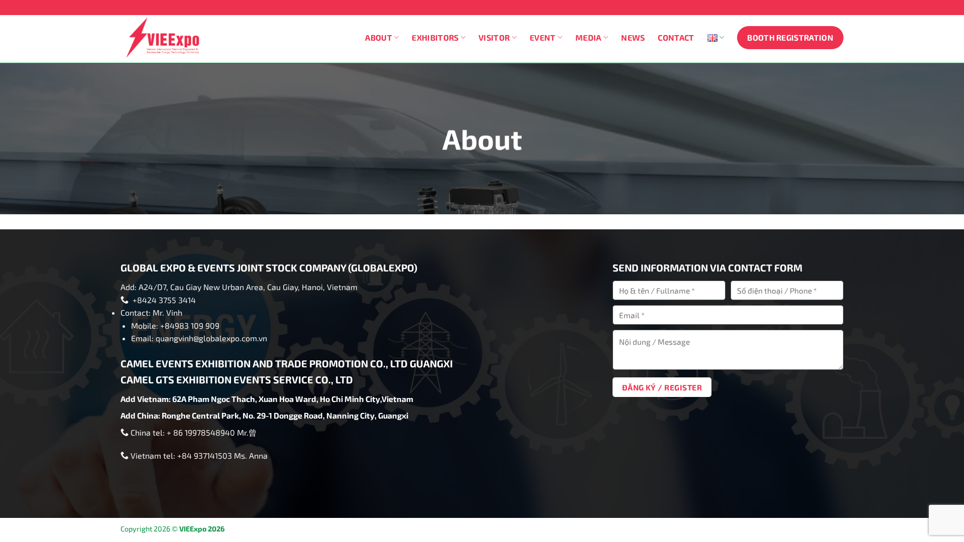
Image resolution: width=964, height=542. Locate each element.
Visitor (494, 37)
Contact (676, 37)
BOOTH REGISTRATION (790, 37)
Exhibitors (435, 37)
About (378, 37)
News (633, 37)
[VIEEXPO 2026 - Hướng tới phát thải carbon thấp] (166, 37)
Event (543, 37)
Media (588, 37)
